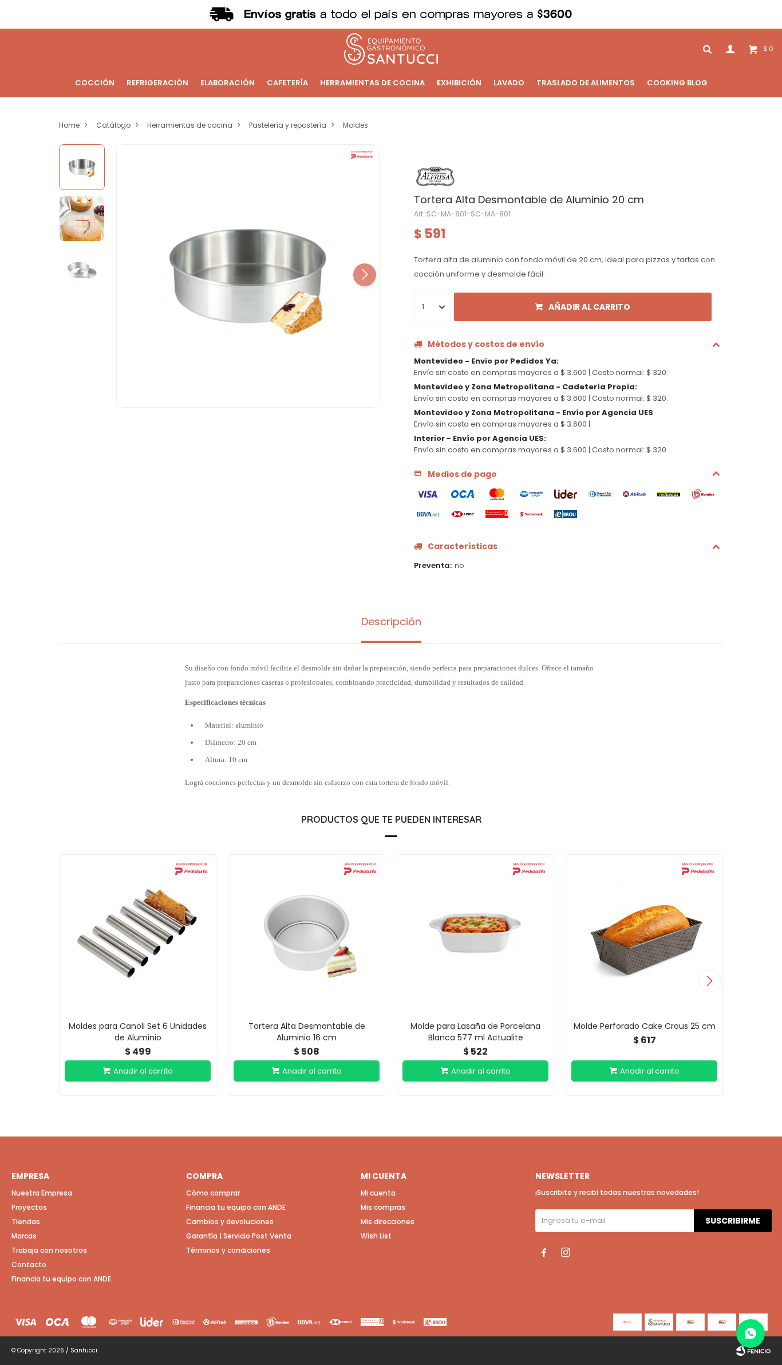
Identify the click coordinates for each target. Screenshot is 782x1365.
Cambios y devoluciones (230, 1221)
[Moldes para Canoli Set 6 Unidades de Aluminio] (137, 933)
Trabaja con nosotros (49, 1250)
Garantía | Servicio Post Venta (238, 1236)
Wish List (376, 1236)
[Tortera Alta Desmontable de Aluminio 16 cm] (306, 933)
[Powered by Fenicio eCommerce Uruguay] (753, 1350)
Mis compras (383, 1207)
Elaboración (227, 82)
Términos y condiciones (228, 1250)
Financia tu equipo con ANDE (61, 1279)
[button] (364, 274)
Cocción (94, 82)
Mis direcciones (387, 1221)
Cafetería (287, 82)
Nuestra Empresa (41, 1193)
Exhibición (459, 82)
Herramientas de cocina (372, 82)
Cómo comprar (213, 1193)
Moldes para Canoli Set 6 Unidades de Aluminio (138, 1031)
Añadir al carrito (589, 307)
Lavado (508, 82)
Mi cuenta (378, 1193)
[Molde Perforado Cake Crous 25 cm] (644, 933)
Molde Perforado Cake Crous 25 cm (645, 1026)
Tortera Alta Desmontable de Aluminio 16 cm (306, 1031)
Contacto (28, 1264)
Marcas (24, 1236)
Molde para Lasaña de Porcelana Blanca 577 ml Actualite (475, 1031)
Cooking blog (677, 82)
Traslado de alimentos (585, 82)
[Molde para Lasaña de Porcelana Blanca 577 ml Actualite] (475, 933)
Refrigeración (157, 82)
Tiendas (25, 1221)
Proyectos (29, 1207)
